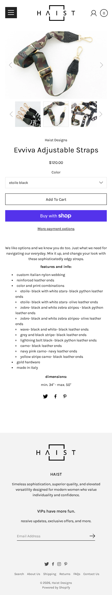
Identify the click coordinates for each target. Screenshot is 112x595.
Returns (64, 574)
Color (56, 172)
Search (19, 574)
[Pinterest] (65, 396)
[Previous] (10, 65)
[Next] (101, 65)
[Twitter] (45, 396)
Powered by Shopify (56, 587)
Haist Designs (62, 583)
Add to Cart (56, 199)
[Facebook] (55, 396)
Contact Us (91, 574)
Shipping (49, 574)
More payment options (56, 229)
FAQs (76, 574)
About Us (33, 574)
